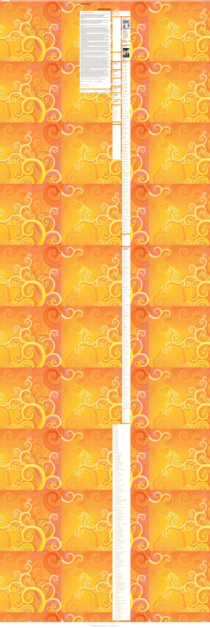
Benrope (124, 270)
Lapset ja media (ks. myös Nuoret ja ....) (126, 182)
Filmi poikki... (117, 486)
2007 (115, 447)
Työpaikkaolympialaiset (119, 536)
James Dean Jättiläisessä (125, 151)
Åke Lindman (117, 593)
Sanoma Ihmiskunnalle (125, 394)
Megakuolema (125, 189)
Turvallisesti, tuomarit (119, 463)
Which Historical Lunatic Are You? (121, 499)
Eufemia (124, 283)
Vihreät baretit (125, 223)
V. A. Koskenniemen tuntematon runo (126, 215)
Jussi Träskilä (125, 312)
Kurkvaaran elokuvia (125, 170)
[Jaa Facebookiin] (100, 81)
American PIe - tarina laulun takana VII (125, 87)
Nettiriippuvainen (118, 607)
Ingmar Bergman (126, 140)
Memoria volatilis (126, 350)
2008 (115, 446)
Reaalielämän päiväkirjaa (119, 534)
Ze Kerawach (125, 419)
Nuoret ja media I (126, 198)
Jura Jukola (125, 310)
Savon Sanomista (125, 39)
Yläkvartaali (117, 509)
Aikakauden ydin (126, 259)
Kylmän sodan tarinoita (125, 179)
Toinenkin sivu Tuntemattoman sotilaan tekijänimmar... (120, 584)
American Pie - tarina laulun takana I (125, 66)
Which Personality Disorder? (120, 484)
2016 (115, 434)
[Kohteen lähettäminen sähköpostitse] (97, 81)
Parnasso (124, 377)
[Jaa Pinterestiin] (101, 81)
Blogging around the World (119, 516)
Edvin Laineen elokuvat (125, 106)
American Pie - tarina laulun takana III (125, 73)
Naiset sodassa (125, 193)
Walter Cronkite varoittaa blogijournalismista (119, 531)
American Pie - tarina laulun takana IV (125, 76)
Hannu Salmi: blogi (126, 295)
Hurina (124, 299)
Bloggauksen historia (125, 97)
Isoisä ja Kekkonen (126, 142)
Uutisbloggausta (118, 472)
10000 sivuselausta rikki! (119, 542)
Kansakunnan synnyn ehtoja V (125, 164)
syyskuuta (117, 458)
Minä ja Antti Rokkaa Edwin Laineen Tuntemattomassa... (120, 589)
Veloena (124, 414)
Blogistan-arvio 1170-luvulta (125, 99)
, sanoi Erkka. (125, 251)
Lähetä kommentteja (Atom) (96, 93)
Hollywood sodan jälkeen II (126, 121)
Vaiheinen (124, 410)
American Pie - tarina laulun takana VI (125, 84)
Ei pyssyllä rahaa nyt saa (119, 613)
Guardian (124, 291)
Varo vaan (124, 412)
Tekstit (116, 81)
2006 (115, 449)
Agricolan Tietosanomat (125, 256)
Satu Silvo (117, 595)
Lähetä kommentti (85, 86)
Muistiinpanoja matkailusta (125, 191)
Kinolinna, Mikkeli (118, 592)
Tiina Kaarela (125, 406)
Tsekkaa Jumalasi (118, 503)
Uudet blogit (117, 567)
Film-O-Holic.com (126, 289)
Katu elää (117, 477)
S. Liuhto (124, 389)
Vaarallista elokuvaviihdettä (125, 219)
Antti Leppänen (125, 265)
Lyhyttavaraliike (125, 341)
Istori (124, 302)
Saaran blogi (125, 391)
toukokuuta (117, 618)
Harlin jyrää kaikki (118, 510)
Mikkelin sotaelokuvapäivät (119, 600)
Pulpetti (124, 382)
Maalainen (124, 343)
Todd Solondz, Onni (118, 563)
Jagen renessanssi (126, 304)
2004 (115, 452)
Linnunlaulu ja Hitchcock (119, 590)
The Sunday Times (126, 404)
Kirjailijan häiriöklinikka (125, 327)
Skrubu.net (125, 397)
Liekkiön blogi (125, 340)
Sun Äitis (124, 399)
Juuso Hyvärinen (126, 313)
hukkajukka (125, 297)
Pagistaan (124, 373)
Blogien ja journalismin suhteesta (121, 491)
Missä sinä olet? (118, 468)
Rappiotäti (124, 386)
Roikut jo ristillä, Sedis (119, 504)
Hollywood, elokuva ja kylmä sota (126, 124)
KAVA (114, 108)
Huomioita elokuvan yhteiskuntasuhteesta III (126, 137)
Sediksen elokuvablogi (115, 117)
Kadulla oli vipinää (118, 478)
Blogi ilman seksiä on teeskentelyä (118, 488)
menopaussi (125, 352)
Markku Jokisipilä (126, 347)
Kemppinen (125, 322)
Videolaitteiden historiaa (125, 221)
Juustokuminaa (117, 545)
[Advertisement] (116, 34)
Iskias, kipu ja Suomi (118, 546)
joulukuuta (117, 453)
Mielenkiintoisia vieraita (119, 462)
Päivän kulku (117, 522)
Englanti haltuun (118, 497)
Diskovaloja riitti (118, 475)
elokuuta (117, 459)
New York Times (125, 366)
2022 (115, 428)
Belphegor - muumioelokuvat (126, 94)
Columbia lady (125, 101)
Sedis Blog (85, 4)
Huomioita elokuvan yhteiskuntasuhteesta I (126, 128)
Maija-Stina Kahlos (126, 345)
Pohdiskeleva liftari (126, 379)
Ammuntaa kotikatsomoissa (120, 513)
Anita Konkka (125, 261)
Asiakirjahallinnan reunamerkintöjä (126, 268)
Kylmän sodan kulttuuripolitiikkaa (126, 173)
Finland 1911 (125, 111)
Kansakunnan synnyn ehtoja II (125, 156)
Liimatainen (117, 572)
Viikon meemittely (118, 527)
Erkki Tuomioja (125, 278)
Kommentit (117, 83)
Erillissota (124, 107)
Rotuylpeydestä (118, 557)
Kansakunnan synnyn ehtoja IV (126, 161)
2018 (115, 431)
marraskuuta (117, 455)
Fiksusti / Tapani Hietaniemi (125, 287)
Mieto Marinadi (125, 354)
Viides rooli (125, 415)
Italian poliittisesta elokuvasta (126, 145)
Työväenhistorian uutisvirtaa (126, 408)
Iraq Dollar (117, 494)
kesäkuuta (117, 616)
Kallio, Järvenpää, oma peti (120, 490)
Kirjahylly (124, 324)
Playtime (116, 471)
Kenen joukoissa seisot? (119, 496)
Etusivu (95, 91)
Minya (124, 355)
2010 (115, 443)
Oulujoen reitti (117, 569)
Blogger (117, 625)
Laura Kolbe (125, 338)
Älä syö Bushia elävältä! (119, 548)
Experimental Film (118, 533)
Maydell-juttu (125, 187)
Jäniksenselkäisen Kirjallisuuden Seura (126, 316)
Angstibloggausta (118, 539)
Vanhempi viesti (107, 91)
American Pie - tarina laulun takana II (125, 69)
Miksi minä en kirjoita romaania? (120, 551)
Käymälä (124, 336)
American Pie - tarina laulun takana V (125, 80)
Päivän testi (117, 549)
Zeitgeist (124, 421)
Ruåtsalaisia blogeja (118, 465)
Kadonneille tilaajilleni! (119, 560)
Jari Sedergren (117, 13)
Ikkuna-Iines (125, 300)
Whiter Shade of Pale (119, 519)
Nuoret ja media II (126, 199)
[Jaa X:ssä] (99, 81)
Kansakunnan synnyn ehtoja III (126, 159)
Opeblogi (124, 369)
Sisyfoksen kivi (125, 395)
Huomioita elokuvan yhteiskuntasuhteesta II (126, 133)
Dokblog (124, 275)
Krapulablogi (125, 328)
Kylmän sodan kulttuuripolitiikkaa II (126, 176)
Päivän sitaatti (117, 493)
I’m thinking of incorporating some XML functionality (121, 501)
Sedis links (115, 119)
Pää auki (124, 384)
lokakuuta (117, 456)
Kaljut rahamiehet (118, 526)
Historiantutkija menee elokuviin (126, 116)
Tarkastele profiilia (116, 14)
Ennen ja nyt (125, 277)
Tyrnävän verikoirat (118, 543)
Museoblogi (125, 357)
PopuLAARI (125, 381)
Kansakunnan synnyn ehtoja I (125, 153)
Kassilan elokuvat (126, 166)
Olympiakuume (117, 555)
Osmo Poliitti (125, 371)
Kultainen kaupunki (126, 168)
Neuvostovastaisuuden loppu (126, 196)
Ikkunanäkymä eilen (118, 480)
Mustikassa (125, 359)
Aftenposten (125, 253)
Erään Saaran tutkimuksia (125, 281)
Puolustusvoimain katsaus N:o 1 (126, 202)
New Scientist (125, 364)
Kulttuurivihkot (125, 333)
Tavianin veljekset (126, 211)
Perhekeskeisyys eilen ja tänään (120, 540)
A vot (116, 506)
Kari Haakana (125, 319)
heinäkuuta (117, 615)
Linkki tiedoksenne (118, 610)
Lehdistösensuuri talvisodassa (126, 185)
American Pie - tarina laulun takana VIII (125, 91)
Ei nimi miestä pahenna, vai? (120, 507)
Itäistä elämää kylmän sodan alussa (125, 147)
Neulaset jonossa (126, 362)
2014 (115, 437)
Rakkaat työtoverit (118, 611)
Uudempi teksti (83, 91)
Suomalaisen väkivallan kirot (125, 209)
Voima (124, 417)
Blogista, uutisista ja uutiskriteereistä (118, 577)
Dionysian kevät (125, 273)
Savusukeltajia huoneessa (119, 474)
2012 (115, 440)
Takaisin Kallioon (126, 401)
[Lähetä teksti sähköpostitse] (95, 81)
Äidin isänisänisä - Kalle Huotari (126, 231)
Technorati (124, 402)
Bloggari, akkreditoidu (119, 554)
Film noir (124, 109)
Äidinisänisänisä (118, 570)
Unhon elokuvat (125, 213)
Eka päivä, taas (118, 558)
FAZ (123, 285)
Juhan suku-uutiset (126, 308)
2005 (115, 450)
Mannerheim (117, 596)
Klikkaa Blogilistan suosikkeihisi (85, 6)
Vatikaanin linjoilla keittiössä (120, 608)
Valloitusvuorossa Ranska (119, 529)
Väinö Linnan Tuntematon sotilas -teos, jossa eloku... (121, 586)
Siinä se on (117, 483)
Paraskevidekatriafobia (119, 552)
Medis (124, 348)
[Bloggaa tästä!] (98, 81)
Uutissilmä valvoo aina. (119, 575)
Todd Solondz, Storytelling (119, 561)
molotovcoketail (108, 625)
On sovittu (117, 537)
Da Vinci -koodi (125, 103)
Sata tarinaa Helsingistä (115, 112)
